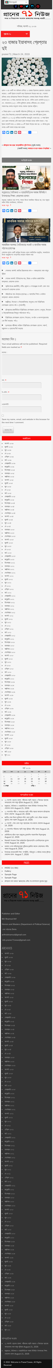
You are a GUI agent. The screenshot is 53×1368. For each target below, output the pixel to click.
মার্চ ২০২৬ (8, 460)
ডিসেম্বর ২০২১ (10, 602)
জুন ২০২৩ (8, 546)
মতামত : (4, 352)
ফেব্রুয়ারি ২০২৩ (10, 556)
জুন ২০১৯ (8, 702)
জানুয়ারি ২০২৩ (9, 559)
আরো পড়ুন (5, 205)
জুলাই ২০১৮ (9, 738)
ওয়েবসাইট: (5, 404)
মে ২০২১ (7, 626)
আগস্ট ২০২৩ (9, 539)
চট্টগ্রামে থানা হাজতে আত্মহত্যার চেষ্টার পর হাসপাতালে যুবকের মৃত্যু (26, 881)
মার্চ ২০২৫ (8, 493)
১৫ (32, 779)
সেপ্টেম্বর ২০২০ (10, 652)
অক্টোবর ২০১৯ (9, 688)
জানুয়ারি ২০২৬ (9, 467)
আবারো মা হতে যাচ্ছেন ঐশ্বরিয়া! (38, 148)
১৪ (25, 779)
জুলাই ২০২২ (9, 579)
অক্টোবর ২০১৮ (9, 728)
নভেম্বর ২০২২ (9, 566)
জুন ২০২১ (8, 622)
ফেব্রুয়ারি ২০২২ (10, 596)
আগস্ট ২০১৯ (9, 695)
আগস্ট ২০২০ (9, 655)
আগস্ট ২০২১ (9, 616)
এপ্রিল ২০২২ (9, 589)
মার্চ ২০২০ (8, 672)
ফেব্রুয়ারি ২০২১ (10, 635)
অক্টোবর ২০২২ (9, 569)
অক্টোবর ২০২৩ (9, 533)
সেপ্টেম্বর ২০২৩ (10, 536)
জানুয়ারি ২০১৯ (9, 718)
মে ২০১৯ (7, 705)
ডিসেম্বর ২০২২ (10, 563)
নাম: (3, 380)
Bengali (12, 2)
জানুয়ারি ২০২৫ (9, 500)
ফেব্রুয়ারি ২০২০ (10, 675)
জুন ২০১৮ (8, 741)
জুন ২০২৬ (8, 450)
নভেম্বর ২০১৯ (9, 685)
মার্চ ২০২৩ (8, 553)
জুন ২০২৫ (8, 486)
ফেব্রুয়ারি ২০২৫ (10, 496)
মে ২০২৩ (8, 549)
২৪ (45, 781)
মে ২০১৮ (7, 745)
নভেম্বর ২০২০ (9, 645)
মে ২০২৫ (8, 490)
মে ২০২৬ (8, 453)
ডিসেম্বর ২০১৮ (10, 722)
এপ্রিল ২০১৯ (9, 708)
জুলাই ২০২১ (9, 619)
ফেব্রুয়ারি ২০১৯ (10, 715)
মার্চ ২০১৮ (8, 751)
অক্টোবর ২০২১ (9, 609)
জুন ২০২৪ (8, 523)
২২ (32, 781)
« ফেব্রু (6, 786)
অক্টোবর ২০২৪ (9, 510)
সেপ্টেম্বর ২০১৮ (10, 732)
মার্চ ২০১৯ (8, 712)
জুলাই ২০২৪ (9, 520)
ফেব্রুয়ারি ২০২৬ (10, 463)
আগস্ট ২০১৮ (9, 735)
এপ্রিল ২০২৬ (9, 457)
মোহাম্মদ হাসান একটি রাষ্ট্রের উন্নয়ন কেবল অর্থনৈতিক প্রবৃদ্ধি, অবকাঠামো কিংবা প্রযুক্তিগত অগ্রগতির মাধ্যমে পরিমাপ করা (26, 253)
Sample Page (11, 874)
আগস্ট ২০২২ (9, 576)
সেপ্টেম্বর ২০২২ (10, 573)
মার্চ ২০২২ (8, 592)
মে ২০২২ (8, 586)
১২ (11, 779)
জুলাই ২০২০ (9, 659)
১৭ (46, 779)
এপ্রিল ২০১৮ (9, 748)
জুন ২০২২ (8, 582)
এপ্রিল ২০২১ (9, 629)
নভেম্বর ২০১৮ (9, 725)
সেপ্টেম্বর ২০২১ (10, 612)
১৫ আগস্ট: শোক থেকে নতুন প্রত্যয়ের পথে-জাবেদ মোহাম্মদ (24, 823)
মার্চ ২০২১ (8, 632)
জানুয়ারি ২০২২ (9, 599)
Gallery (8, 871)
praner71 (6, 54)
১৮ (4, 781)
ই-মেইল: (4, 392)
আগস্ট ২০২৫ (9, 480)
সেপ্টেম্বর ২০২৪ (10, 513)
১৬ (39, 779)
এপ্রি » (33, 786)
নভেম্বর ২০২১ (9, 606)
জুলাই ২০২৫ (9, 483)
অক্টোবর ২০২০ (9, 649)
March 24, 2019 (21, 54)
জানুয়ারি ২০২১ (9, 639)
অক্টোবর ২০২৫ (9, 476)
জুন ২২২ (7, 755)
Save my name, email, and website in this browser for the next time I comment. (26, 421)
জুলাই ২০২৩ (9, 543)
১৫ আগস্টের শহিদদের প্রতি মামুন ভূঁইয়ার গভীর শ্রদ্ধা (22, 829)
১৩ (19, 779)
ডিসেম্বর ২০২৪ (10, 503)
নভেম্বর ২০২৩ (9, 529)
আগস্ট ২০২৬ (9, 443)
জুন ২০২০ (8, 662)
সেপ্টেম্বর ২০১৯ (10, 692)
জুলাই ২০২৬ (9, 447)
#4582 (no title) (11, 868)
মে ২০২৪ (8, 526)
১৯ (11, 781)
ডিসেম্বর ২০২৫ (10, 470)
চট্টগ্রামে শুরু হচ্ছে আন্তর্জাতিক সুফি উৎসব (17, 145)
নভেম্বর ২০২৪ (9, 506)
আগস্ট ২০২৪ (9, 516)
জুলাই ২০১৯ (9, 698)
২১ (25, 781)
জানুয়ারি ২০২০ (9, 679)
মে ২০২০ (8, 665)
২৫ (4, 783)
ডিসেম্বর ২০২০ (10, 642)
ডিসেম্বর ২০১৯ (10, 682)
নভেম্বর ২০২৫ (9, 473)
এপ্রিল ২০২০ (9, 669)
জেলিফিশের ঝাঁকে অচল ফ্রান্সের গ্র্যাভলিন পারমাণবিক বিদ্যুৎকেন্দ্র (25, 835)
